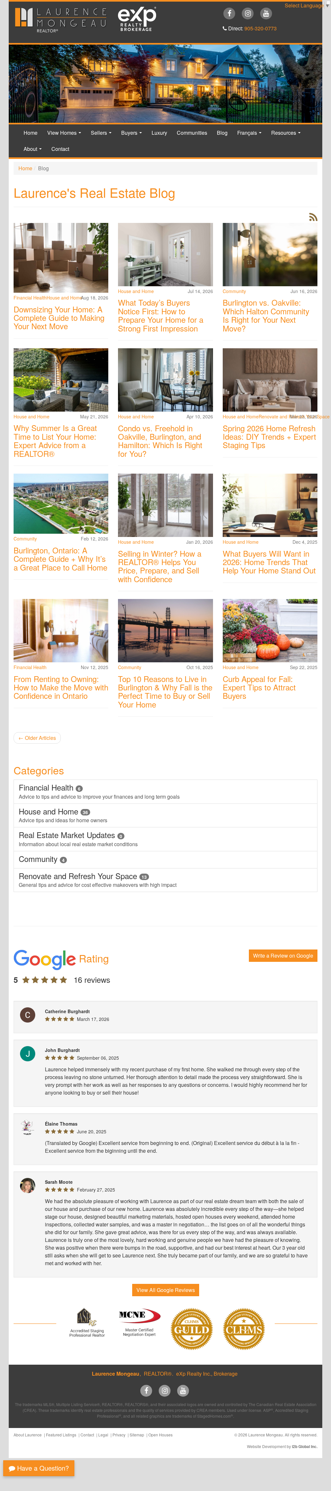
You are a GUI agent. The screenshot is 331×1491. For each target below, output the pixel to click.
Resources (287, 135)
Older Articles (37, 737)
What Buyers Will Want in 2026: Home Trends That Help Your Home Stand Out (269, 562)
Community (234, 291)
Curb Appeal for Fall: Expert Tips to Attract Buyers (259, 687)
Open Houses (160, 1434)
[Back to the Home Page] (61, 20)
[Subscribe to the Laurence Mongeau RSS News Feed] (313, 219)
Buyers (132, 135)
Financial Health (30, 297)
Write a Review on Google (283, 955)
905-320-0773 (260, 28)
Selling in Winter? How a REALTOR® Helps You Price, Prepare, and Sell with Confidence (159, 566)
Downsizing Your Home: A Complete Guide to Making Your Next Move (59, 317)
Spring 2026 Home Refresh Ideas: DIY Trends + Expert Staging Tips (269, 436)
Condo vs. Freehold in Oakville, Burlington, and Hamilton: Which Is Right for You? (160, 440)
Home (30, 132)
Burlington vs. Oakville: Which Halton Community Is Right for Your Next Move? (266, 315)
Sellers (102, 135)
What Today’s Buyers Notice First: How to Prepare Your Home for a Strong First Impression (160, 315)
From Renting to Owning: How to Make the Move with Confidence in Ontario (61, 687)
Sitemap (137, 1434)
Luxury (159, 132)
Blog (222, 132)
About (34, 151)
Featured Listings (61, 1434)
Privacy (118, 1434)
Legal (103, 1434)
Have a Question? (42, 1468)
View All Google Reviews (165, 1290)
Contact (60, 148)
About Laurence (28, 1434)
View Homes (65, 135)
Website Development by (282, 1446)
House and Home (136, 291)
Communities (192, 132)
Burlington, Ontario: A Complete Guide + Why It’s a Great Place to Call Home (60, 558)
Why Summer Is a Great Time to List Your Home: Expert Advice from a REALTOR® (55, 440)
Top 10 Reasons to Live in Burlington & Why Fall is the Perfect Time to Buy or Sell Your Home (165, 691)
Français (250, 135)
